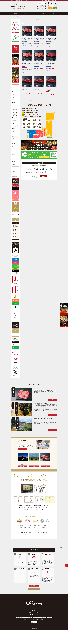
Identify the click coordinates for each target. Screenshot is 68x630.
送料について (15, 311)
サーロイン (14, 138)
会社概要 (49, 617)
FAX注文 (55, 8)
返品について (15, 319)
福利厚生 (14, 128)
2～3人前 (14, 161)
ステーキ (22, 16)
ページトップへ (61, 547)
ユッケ (25, 13)
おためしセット (43, 13)
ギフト (34, 13)
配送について (15, 313)
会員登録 (48, 4)
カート (55, 4)
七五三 (14, 123)
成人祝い (14, 120)
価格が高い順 (30, 100)
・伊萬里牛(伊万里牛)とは (15, 227)
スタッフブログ (15, 219)
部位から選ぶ (14, 136)
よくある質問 (29, 617)
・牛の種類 (14, 225)
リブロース (14, 140)
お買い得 (52, 13)
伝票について (15, 317)
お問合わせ (16, 303)
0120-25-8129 (42, 6)
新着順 (33, 100)
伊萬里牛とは (20, 617)
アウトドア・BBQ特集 (16, 173)
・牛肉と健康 (14, 229)
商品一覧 (15, 13)
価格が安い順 (26, 100)
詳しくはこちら (15, 334)
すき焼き (14, 91)
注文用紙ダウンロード (15, 341)
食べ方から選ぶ (18, 16)
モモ (13, 149)
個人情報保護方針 (36, 619)
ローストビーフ (15, 102)
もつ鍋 (14, 99)
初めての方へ (15, 297)
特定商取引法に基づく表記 (28, 619)
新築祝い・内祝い (15, 115)
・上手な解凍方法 (15, 236)
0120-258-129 (15, 324)
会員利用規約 (42, 619)
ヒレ (13, 141)
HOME (12, 16)
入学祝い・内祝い (15, 114)
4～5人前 (14, 164)
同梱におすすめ (14, 176)
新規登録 (16, 300)
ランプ (14, 146)
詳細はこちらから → (15, 32)
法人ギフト (50, 8)
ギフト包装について (15, 315)
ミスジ (14, 143)
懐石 (13, 97)
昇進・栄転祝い (15, 117)
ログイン (52, 4)
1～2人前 (14, 159)
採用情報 (15, 259)
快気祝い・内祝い (15, 112)
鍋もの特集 (14, 171)
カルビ (14, 152)
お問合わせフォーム (15, 347)
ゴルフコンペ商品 (15, 125)
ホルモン (14, 154)
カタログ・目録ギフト (16, 131)
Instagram (15, 262)
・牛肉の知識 (14, 230)
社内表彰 (14, 126)
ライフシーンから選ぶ (15, 107)
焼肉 (13, 94)
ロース (14, 151)
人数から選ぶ (14, 157)
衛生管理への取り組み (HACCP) (15, 256)
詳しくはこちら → (52, 399)
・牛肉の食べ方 (15, 233)
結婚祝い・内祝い (15, 109)
